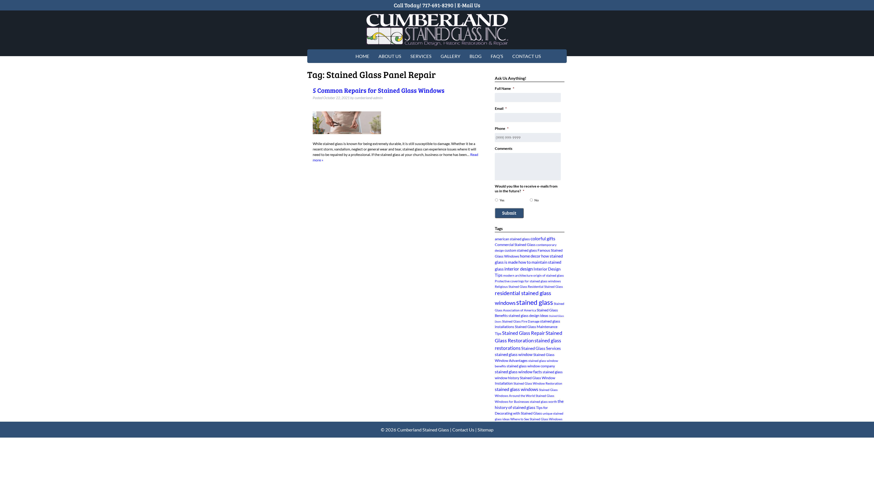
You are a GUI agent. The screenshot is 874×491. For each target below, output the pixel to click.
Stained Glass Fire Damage (520, 321)
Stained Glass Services (541, 348)
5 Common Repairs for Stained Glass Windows (379, 90)
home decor (530, 255)
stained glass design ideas (528, 315)
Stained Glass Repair (523, 333)
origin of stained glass (548, 275)
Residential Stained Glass (545, 286)
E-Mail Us (468, 5)
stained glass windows (516, 389)
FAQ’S (497, 56)
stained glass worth (543, 401)
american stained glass (512, 239)
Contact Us (526, 56)
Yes (502, 200)
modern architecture (518, 275)
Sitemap (485, 429)
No (536, 200)
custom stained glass (521, 250)
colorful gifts (543, 238)
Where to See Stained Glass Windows (536, 419)
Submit (509, 213)
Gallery (450, 56)
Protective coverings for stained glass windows (528, 281)
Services (421, 56)
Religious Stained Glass (511, 286)
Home (362, 56)
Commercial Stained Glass (515, 244)
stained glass (534, 302)
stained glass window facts (518, 371)
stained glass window (514, 354)
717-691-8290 (437, 5)
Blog (476, 56)
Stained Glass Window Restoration (537, 383)
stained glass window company (531, 366)
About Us (390, 56)
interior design (518, 268)
